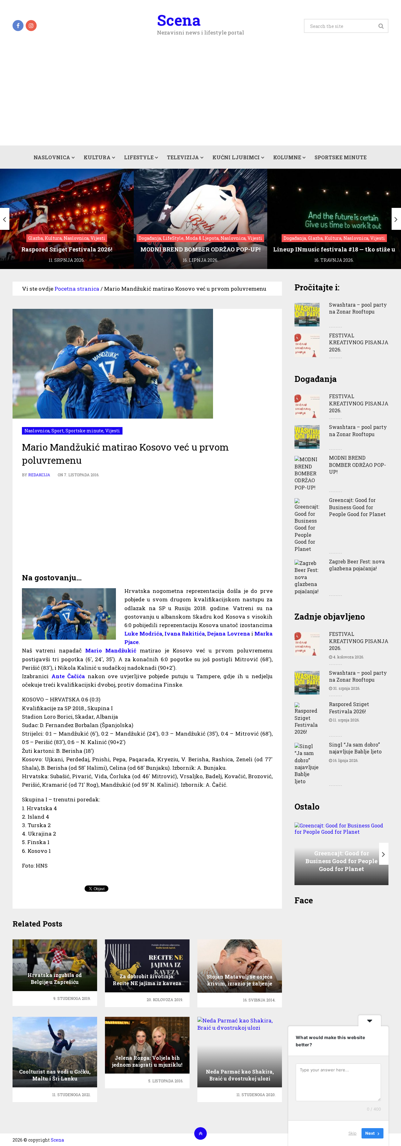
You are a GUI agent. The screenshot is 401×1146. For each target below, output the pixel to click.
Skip (352, 1133)
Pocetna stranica (77, 288)
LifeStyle (139, 157)
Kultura (97, 157)
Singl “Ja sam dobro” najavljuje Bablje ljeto (355, 748)
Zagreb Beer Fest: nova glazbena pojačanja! (357, 565)
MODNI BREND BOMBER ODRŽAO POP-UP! (357, 464)
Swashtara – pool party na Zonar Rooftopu (358, 308)
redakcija (39, 474)
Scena (178, 20)
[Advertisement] (200, 98)
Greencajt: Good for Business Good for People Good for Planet (357, 507)
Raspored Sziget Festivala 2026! (349, 707)
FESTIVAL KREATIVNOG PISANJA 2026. (358, 342)
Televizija (183, 157)
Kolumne (287, 157)
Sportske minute (341, 157)
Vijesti (112, 431)
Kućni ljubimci (236, 157)
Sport (57, 431)
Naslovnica (52, 157)
